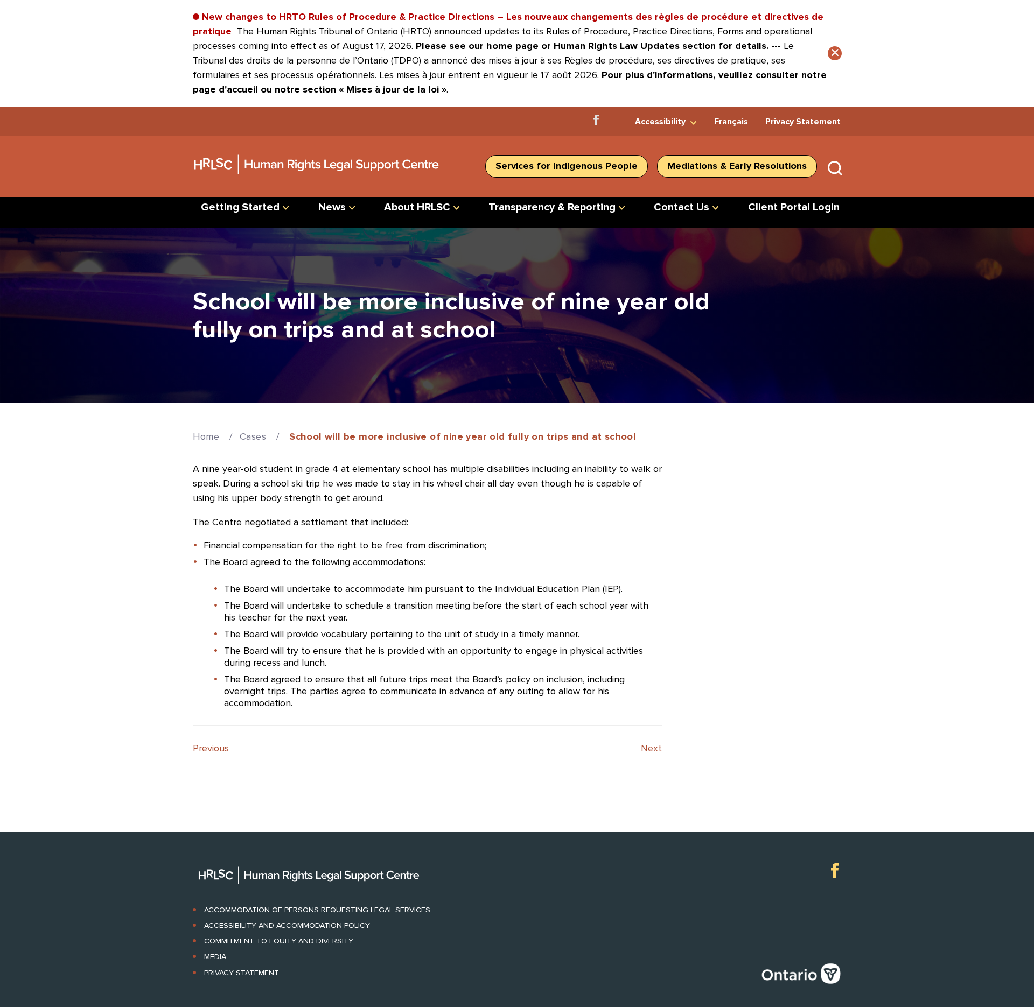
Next (651, 748)
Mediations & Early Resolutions (737, 166)
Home (206, 436)
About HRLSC (417, 207)
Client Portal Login (794, 207)
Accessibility (660, 121)
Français (731, 121)
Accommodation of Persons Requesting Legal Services (317, 909)
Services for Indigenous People (566, 166)
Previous (211, 748)
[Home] (317, 178)
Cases (253, 436)
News (332, 207)
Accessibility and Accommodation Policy (287, 925)
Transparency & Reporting (552, 207)
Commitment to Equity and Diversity (278, 941)
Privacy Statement (803, 121)
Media (215, 956)
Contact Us (681, 207)
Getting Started (240, 207)
